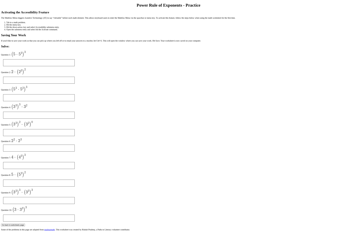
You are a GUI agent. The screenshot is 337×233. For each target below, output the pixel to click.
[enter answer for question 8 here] (39, 183)
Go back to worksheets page (13, 225)
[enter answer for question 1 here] (39, 62)
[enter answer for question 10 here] (39, 218)
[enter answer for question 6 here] (39, 148)
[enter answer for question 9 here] (39, 200)
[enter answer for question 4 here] (39, 115)
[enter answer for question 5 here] (39, 132)
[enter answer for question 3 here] (39, 97)
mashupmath (49, 230)
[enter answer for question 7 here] (39, 165)
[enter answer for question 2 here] (39, 80)
